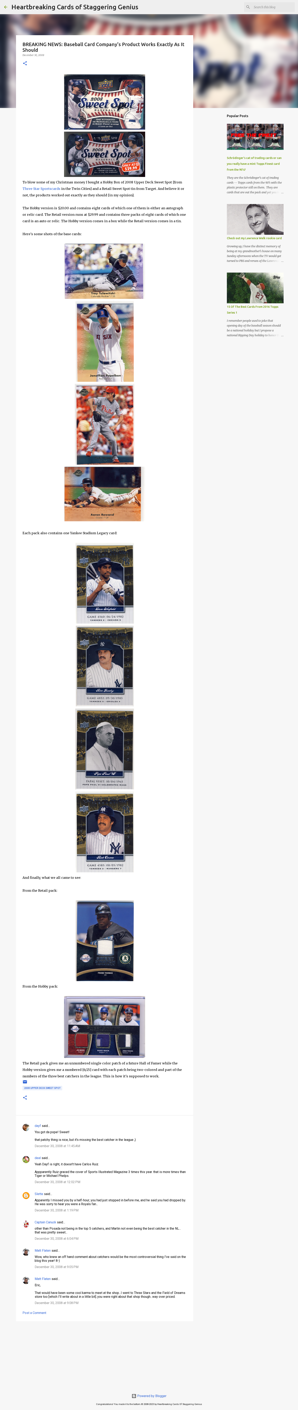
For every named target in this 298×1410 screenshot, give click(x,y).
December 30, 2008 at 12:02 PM (57, 1182)
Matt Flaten (43, 1250)
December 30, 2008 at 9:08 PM (56, 1303)
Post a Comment (34, 1313)
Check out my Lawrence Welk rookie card (254, 238)
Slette (39, 1194)
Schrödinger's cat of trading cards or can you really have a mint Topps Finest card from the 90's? (254, 163)
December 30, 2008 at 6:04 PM (56, 1239)
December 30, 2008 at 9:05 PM (56, 1267)
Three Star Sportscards (41, 189)
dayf (38, 1126)
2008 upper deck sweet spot (42, 1088)
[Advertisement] (104, 1355)
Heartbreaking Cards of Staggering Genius (74, 7)
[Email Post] (25, 1083)
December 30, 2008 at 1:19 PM (56, 1210)
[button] (25, 63)
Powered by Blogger (151, 1396)
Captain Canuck (45, 1222)
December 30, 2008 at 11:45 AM (57, 1146)
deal (38, 1158)
